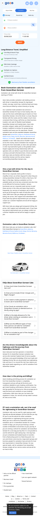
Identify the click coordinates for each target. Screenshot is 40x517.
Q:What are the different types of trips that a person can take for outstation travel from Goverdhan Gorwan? (17, 326)
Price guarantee (9, 486)
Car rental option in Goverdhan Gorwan (20, 273)
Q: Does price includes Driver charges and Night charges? (19, 294)
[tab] (8, 15)
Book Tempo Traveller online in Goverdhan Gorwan (20, 253)
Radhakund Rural (29, 134)
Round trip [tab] (19, 15)
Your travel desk (27, 473)
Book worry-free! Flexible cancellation (23, 82)
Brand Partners (27, 481)
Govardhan (14, 134)
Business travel (8, 479)
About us (20, 496)
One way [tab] (7, 15)
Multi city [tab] (31, 15)
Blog (13, 496)
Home (7, 496)
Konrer (17, 136)
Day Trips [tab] (32, 10)
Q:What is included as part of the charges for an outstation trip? (18, 333)
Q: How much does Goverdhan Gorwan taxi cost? (18, 287)
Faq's (26, 496)
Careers (17, 499)
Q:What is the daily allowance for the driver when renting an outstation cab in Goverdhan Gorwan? (18, 317)
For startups (7, 483)
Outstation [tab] (21, 10)
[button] (2, 3)
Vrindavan (12, 138)
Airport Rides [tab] (9, 10)
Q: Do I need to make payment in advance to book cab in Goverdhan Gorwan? (19, 301)
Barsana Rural (30, 136)
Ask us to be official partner (10, 474)
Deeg (12, 136)
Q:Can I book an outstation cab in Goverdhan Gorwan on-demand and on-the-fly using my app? (18, 308)
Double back (7, 490)
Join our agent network (29, 477)
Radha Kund (6, 136)
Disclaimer (21, 501)
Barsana (22, 136)
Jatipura (20, 134)
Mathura (5, 138)
